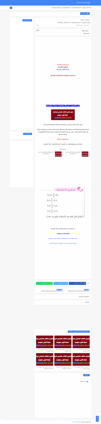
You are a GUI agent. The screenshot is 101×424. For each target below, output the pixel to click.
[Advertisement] (63, 52)
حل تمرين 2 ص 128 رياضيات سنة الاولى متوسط (45, 350)
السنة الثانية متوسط (76, 7)
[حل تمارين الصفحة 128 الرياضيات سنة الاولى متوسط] (62, 359)
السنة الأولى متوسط (86, 7)
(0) (37, 25)
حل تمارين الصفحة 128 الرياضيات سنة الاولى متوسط (63, 368)
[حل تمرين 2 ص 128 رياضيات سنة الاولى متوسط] (44, 342)
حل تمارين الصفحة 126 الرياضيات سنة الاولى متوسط (45, 368)
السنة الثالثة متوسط (66, 7)
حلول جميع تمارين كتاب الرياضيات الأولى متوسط (62, 243)
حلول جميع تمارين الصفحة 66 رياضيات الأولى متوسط (63, 238)
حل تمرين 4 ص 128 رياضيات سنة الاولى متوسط (82, 350)
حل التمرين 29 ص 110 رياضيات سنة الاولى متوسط (73, 153)
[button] (77, 283)
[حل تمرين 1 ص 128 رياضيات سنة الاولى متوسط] (81, 359)
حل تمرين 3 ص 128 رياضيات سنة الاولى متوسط (63, 350)
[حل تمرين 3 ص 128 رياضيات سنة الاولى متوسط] (62, 342)
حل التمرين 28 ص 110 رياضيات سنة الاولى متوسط (46, 153)
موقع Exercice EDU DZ (84, 3)
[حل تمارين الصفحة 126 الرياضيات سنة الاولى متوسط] (44, 359)
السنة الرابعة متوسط (56, 7)
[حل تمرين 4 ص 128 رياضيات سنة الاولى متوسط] (81, 342)
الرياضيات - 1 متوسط (84, 20)
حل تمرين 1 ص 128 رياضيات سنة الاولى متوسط (82, 368)
